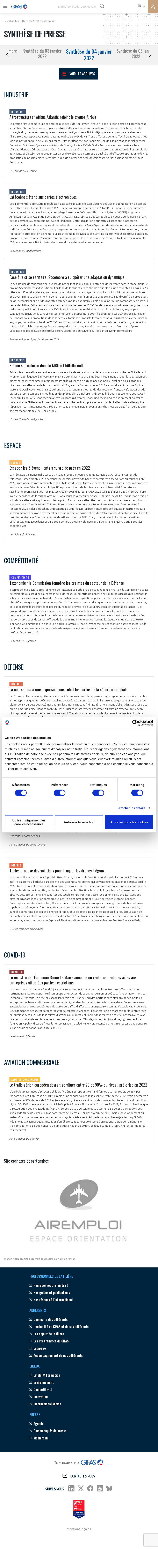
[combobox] (141, 5)
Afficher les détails (131, 808)
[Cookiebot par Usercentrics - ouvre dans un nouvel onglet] (135, 723)
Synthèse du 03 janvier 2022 (42, 53)
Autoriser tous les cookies (129, 822)
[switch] (59, 793)
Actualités (13, 21)
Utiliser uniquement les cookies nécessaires (28, 822)
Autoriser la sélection (79, 822)
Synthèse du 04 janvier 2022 (89, 54)
